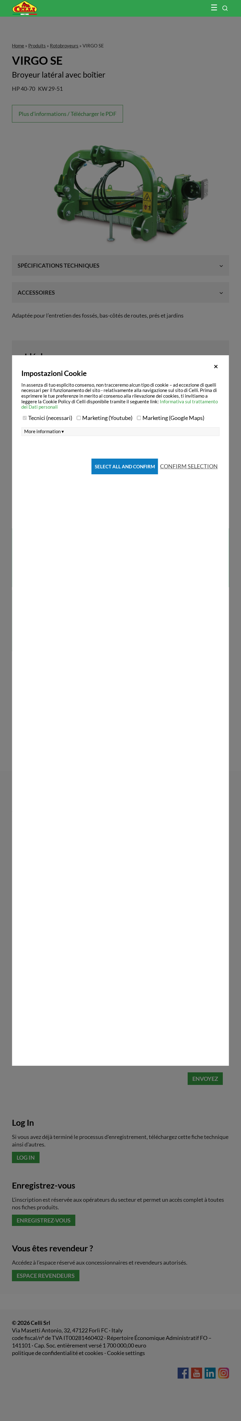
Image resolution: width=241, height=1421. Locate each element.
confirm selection (189, 466)
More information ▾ (44, 431)
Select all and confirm (125, 466)
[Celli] (38, 4)
